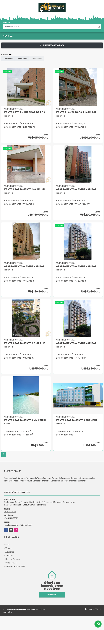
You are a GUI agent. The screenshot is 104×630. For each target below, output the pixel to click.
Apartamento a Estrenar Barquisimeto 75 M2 (78, 343)
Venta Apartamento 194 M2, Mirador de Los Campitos (26, 189)
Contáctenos (11, 563)
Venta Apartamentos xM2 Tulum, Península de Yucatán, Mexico (26, 420)
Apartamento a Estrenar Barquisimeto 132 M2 (78, 266)
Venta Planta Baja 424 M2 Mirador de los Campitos (78, 112)
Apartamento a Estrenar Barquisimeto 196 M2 (26, 266)
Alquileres (9, 552)
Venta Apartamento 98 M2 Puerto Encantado (26, 343)
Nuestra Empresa (12, 559)
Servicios (9, 555)
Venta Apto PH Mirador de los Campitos (26, 112)
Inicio (7, 545)
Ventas (8, 548)
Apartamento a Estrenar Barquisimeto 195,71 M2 (78, 189)
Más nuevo (8, 58)
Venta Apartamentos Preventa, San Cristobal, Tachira (78, 420)
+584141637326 (11, 518)
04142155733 (10, 511)
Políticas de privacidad (15, 566)
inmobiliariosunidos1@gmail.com (18, 525)
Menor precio (22, 58)
